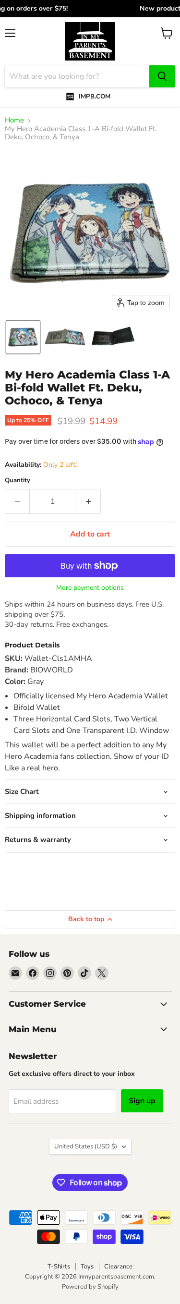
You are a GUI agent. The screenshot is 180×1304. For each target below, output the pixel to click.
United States (85, 1146)
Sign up (142, 1101)
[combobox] (77, 76)
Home (14, 120)
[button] (23, 337)
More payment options (90, 588)
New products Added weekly (90, 8)
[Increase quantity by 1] (88, 501)
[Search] (162, 76)
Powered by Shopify (90, 1286)
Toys (87, 1266)
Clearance (118, 1266)
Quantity (17, 480)
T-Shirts (59, 1266)
